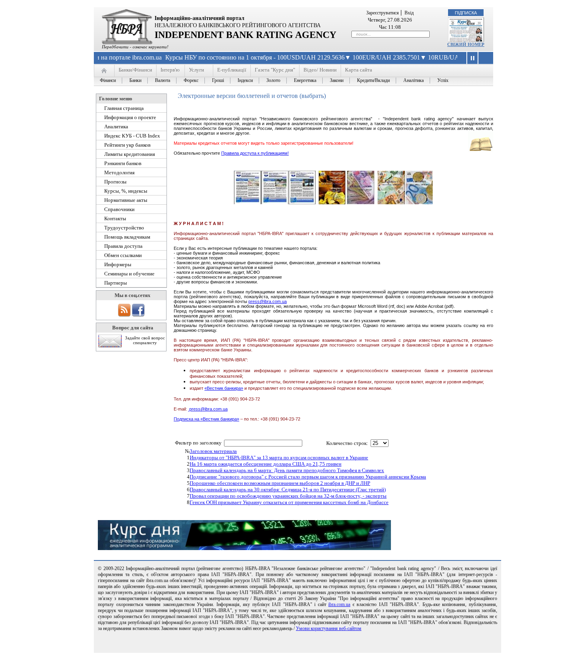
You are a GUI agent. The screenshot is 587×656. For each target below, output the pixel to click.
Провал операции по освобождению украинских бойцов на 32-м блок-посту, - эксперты (288, 496)
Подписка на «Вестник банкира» (206, 419)
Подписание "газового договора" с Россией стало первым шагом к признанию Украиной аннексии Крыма (308, 477)
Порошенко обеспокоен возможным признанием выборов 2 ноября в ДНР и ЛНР (280, 483)
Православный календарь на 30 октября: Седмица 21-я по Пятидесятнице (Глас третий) (288, 489)
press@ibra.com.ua (267, 301)
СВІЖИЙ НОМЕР (465, 44)
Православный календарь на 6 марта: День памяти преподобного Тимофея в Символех (287, 470)
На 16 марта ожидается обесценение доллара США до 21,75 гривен (265, 464)
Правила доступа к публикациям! (255, 153)
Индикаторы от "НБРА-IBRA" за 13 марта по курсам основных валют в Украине (279, 458)
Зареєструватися (382, 13)
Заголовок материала (213, 451)
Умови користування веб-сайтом (328, 628)
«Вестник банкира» (223, 388)
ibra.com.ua (339, 604)
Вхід (409, 13)
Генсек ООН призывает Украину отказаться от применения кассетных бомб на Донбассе (289, 502)
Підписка (466, 12)
